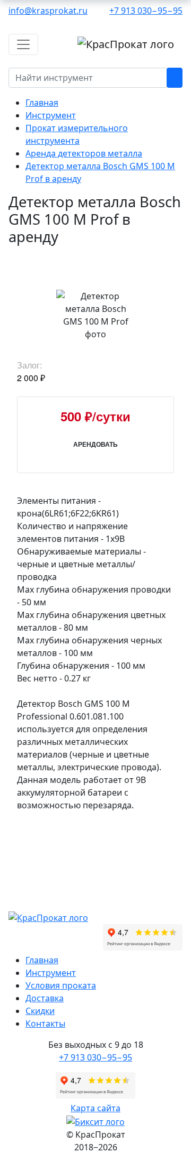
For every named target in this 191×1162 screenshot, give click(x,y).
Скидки (40, 1011)
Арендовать (95, 444)
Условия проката (60, 985)
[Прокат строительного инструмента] (48, 917)
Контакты (45, 1023)
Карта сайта (95, 1108)
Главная (41, 960)
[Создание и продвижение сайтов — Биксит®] (95, 1121)
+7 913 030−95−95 (146, 10)
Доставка (44, 998)
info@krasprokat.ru (48, 10)
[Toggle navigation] (23, 44)
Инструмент (50, 973)
